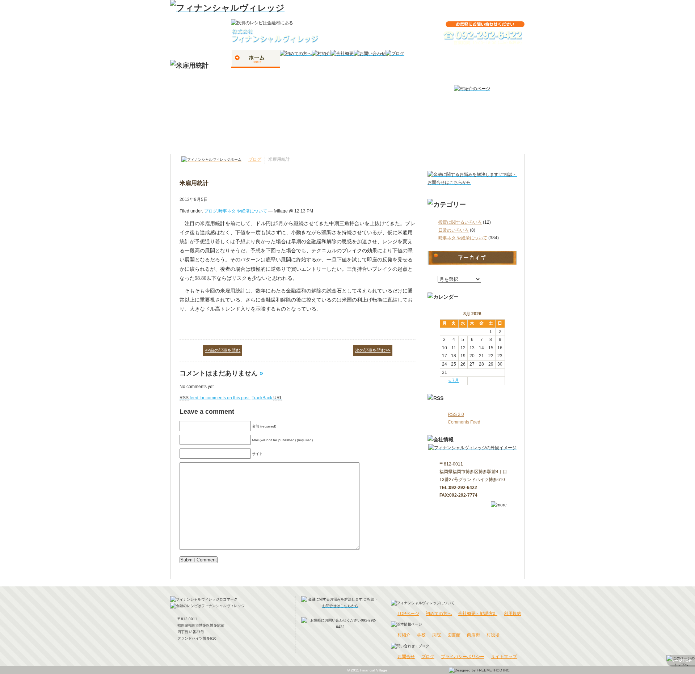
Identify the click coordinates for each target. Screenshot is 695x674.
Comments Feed (464, 422)
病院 (436, 634)
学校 (421, 634)
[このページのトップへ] (680, 661)
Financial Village (373, 670)
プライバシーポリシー (462, 656)
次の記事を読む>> (373, 350)
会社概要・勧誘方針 (477, 613)
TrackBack (267, 397)
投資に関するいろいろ (460, 222)
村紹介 (403, 634)
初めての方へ (439, 613)
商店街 (473, 634)
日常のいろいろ (453, 230)
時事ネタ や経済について (462, 237)
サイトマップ (504, 656)
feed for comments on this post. (215, 397)
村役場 (493, 634)
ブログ (254, 159)
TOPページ (408, 613)
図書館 (453, 634)
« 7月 (453, 380)
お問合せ (406, 656)
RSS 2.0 (456, 414)
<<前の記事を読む (222, 350)
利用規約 (512, 613)
